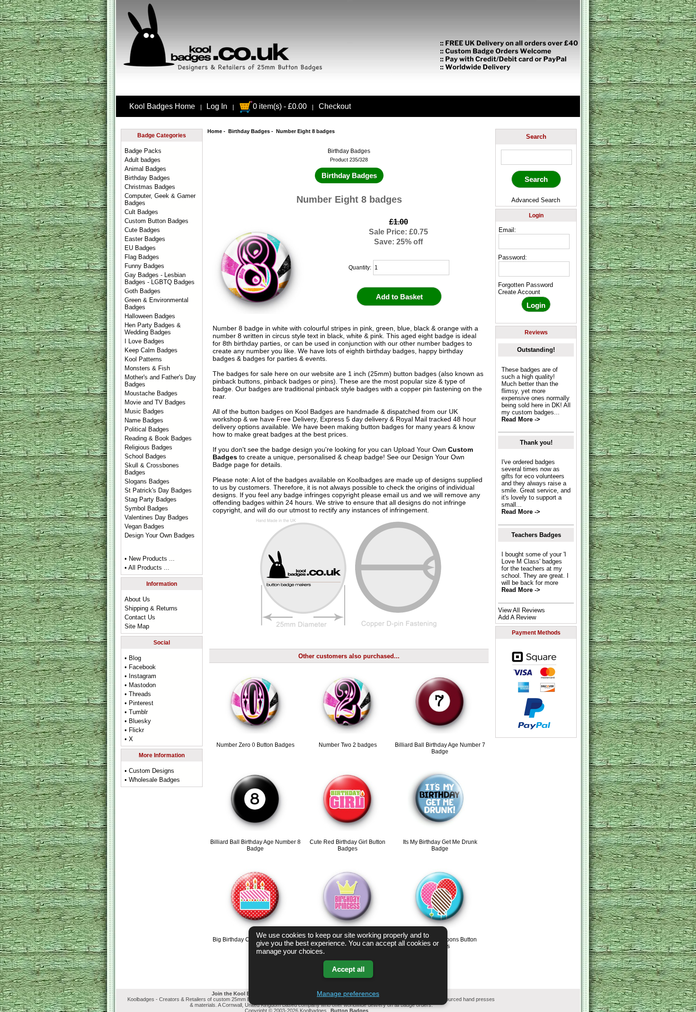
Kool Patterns (143, 359)
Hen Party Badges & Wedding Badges (153, 329)
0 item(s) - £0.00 (280, 106)
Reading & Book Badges (158, 438)
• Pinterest (139, 703)
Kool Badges (314, 411)
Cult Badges (141, 211)
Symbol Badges (146, 508)
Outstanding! (536, 349)
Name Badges (144, 420)
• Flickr (134, 730)
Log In (216, 106)
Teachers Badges (536, 534)
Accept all (348, 969)
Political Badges (147, 429)
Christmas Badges (150, 186)
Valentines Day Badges (156, 517)
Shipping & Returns (151, 608)
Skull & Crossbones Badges (152, 469)
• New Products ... (150, 558)
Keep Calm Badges (151, 350)
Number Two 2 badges (348, 745)
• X (129, 739)
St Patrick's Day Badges (158, 490)
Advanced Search (535, 200)
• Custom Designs (149, 770)
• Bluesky (138, 721)
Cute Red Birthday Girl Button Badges (347, 845)
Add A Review (517, 617)
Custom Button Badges (156, 220)
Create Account (519, 292)
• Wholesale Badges (152, 779)
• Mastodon (140, 685)
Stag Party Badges (151, 499)
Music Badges (144, 411)
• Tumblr (136, 712)
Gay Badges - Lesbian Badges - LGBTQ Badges (160, 278)
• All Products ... (147, 567)
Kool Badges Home (162, 106)
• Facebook (140, 667)
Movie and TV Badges (155, 402)
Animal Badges (145, 168)
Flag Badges (142, 256)
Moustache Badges (151, 393)
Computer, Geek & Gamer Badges (160, 199)
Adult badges (143, 159)
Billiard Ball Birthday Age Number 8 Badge (255, 845)
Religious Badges (148, 447)
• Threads (138, 694)
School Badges (145, 456)
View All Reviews (521, 610)
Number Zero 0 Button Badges (255, 745)
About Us (137, 599)
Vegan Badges (144, 526)
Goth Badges (143, 291)
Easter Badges (145, 238)
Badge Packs (143, 150)
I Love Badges (144, 341)
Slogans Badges (147, 481)
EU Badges (140, 247)
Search (536, 136)
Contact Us (140, 617)
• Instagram (140, 676)
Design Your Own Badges (160, 535)
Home (214, 131)
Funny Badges (144, 265)
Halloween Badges (150, 316)
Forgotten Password (525, 284)
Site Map (137, 626)
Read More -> (520, 419)
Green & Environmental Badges (156, 303)
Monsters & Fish (147, 368)
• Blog (133, 658)
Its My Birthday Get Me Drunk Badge (440, 845)
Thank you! (536, 442)
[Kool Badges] (348, 87)
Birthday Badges (249, 131)
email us (395, 495)
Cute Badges (142, 229)
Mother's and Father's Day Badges (160, 381)
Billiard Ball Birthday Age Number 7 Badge (440, 748)
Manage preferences (348, 993)
